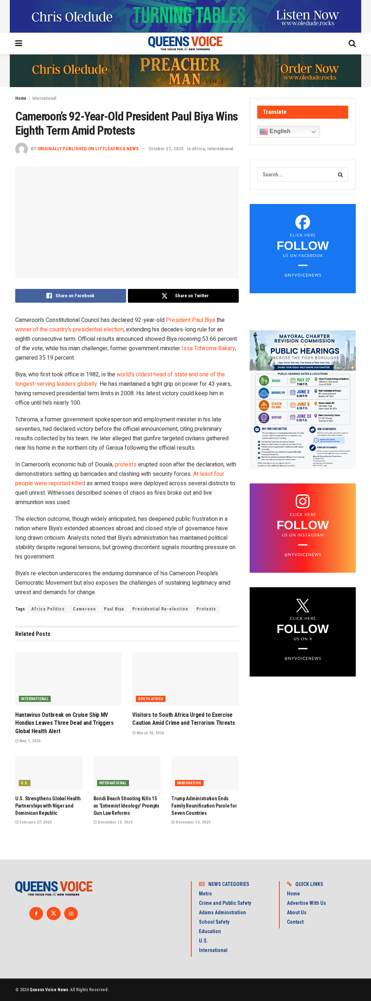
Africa (198, 148)
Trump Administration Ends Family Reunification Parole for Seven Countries (204, 806)
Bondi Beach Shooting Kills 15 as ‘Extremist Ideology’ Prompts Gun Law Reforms (126, 806)
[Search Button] (341, 174)
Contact (295, 922)
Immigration (189, 783)
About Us (297, 912)
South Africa (150, 699)
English (279, 131)
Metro (205, 893)
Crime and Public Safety (225, 903)
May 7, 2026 (29, 741)
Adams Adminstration (222, 912)
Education (210, 931)
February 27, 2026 (35, 822)
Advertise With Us (306, 903)
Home (20, 98)
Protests (206, 609)
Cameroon (84, 609)
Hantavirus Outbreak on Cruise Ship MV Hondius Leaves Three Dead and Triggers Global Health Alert (64, 723)
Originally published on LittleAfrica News (88, 148)
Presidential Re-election (160, 609)
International (44, 98)
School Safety (214, 922)
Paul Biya (114, 609)
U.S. (24, 783)
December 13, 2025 (192, 822)
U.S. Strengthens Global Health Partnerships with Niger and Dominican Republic (48, 806)
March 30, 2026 (150, 733)
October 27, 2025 (166, 148)
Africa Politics (48, 609)
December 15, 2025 (115, 822)
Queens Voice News (49, 989)
